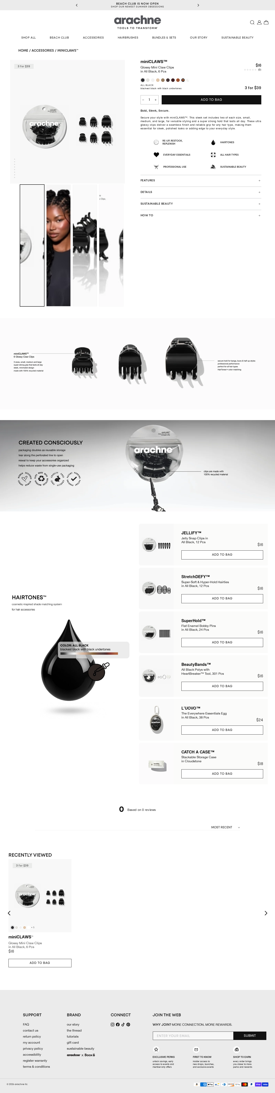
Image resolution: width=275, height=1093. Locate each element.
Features (148, 180)
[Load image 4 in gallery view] (111, 245)
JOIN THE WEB (167, 1015)
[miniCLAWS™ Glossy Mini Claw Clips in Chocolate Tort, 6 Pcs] (183, 80)
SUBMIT (250, 1035)
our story (73, 1024)
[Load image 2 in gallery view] (58, 245)
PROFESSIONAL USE (174, 167)
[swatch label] (12, 927)
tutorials (73, 1036)
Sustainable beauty (157, 204)
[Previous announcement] (77, 5)
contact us (30, 1030)
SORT (207, 827)
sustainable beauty (80, 1048)
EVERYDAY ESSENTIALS (176, 155)
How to (147, 215)
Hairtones (227, 142)
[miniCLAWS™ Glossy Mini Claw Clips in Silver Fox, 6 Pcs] (148, 80)
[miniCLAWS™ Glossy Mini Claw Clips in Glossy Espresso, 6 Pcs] (168, 80)
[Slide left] (14, 245)
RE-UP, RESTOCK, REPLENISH (172, 142)
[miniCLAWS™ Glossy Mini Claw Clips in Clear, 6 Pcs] (188, 80)
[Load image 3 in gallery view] (85, 245)
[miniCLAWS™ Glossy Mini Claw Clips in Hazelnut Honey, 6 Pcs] (163, 80)
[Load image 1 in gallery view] (32, 245)
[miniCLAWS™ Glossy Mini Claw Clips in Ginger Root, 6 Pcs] (178, 80)
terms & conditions (36, 1066)
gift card (73, 1042)
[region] (137, 5)
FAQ (26, 1024)
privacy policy (33, 1048)
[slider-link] (203, 544)
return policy (32, 1036)
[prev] (9, 913)
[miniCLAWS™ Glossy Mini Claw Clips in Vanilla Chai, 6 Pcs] (158, 80)
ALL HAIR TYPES (229, 155)
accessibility (32, 1054)
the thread (74, 1030)
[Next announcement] (198, 5)
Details (146, 192)
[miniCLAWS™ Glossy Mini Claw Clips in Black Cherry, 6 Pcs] (173, 80)
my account (31, 1042)
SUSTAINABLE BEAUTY (233, 167)
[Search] (252, 22)
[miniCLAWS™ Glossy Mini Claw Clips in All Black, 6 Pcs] (143, 80)
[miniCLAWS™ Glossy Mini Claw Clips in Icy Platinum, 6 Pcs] (153, 80)
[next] (266, 913)
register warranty (35, 1060)
